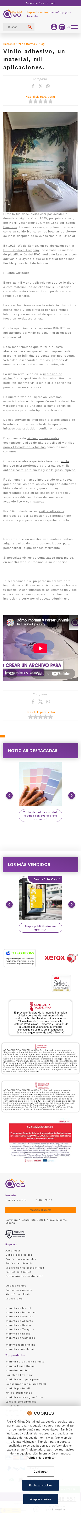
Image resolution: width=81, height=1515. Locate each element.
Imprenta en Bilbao (18, 1333)
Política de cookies (40, 1457)
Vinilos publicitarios (18, 1392)
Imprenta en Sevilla (18, 1325)
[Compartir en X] (40, 86)
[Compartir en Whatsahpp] (48, 86)
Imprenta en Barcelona (20, 1312)
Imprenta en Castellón (20, 1337)
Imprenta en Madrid (18, 1308)
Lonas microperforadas (21, 1401)
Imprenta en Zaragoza (19, 1329)
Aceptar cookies (40, 1499)
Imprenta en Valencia (19, 1316)
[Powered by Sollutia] (40, 1509)
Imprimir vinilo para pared (22, 1379)
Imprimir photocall (17, 1388)
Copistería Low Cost (19, 1375)
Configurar (41, 1471)
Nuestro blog (14, 1298)
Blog (41, 43)
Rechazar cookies (40, 1485)
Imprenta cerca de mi (19, 1349)
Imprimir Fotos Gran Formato (25, 1361)
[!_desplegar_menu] (74, 27)
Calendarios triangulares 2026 (25, 1383)
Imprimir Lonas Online (20, 1366)
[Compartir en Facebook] (33, 86)
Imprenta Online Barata (19, 43)
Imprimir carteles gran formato (26, 1397)
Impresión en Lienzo (19, 1370)
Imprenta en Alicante (19, 1320)
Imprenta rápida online (20, 1344)
